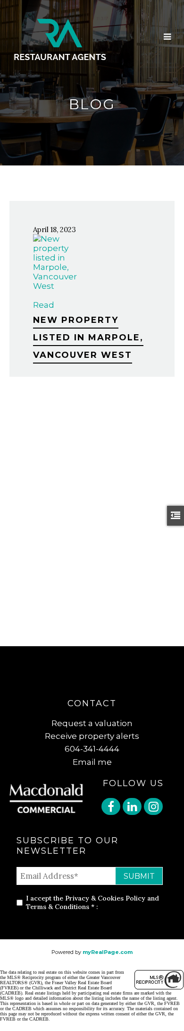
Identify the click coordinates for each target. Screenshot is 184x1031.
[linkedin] (133, 808)
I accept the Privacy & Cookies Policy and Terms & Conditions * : (92, 902)
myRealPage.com (108, 952)
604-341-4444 (92, 749)
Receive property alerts (92, 736)
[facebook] (112, 808)
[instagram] (154, 808)
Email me (92, 762)
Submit (139, 876)
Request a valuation (92, 723)
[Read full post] (56, 262)
